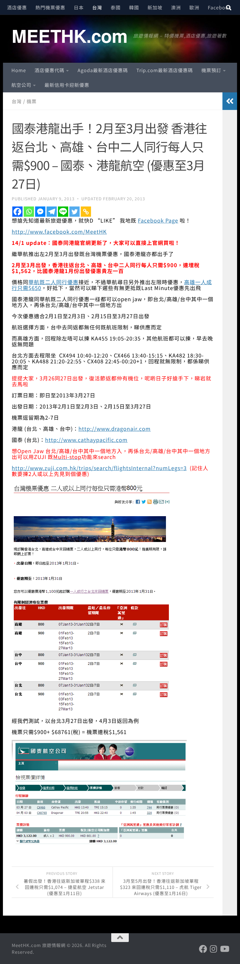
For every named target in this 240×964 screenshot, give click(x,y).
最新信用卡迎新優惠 (66, 84)
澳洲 (176, 7)
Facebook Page (158, 220)
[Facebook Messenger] (40, 211)
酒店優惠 (17, 7)
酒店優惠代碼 (49, 70)
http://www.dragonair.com (114, 428)
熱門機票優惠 (50, 7)
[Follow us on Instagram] (214, 949)
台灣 (97, 7)
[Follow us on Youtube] (224, 949)
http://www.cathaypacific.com (86, 439)
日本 (79, 7)
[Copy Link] (86, 211)
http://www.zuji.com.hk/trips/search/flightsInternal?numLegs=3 (99, 468)
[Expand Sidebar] (229, 101)
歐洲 (194, 7)
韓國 (134, 7)
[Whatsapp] (29, 211)
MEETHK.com (69, 35)
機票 (32, 101)
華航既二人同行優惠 (53, 282)
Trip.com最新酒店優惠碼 (164, 70)
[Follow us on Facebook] (203, 949)
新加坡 (155, 7)
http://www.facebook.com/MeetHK (59, 231)
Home (18, 70)
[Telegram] (52, 211)
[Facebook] (17, 211)
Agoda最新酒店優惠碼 (103, 70)
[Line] (63, 211)
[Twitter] (74, 211)
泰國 (116, 7)
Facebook (220, 7)
